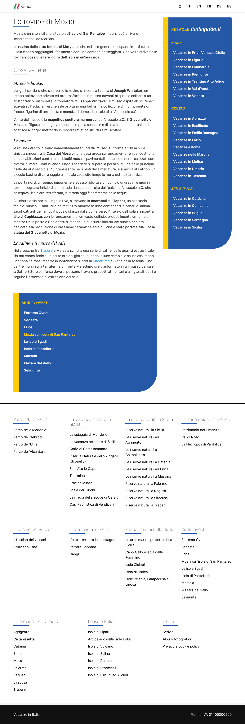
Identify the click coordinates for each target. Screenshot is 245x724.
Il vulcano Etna (25, 547)
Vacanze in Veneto (188, 96)
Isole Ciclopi (135, 565)
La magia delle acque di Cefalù (93, 497)
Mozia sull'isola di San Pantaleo (50, 334)
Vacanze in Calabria (189, 198)
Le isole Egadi (35, 341)
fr (209, 6)
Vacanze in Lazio (187, 140)
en (198, 6)
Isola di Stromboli (102, 668)
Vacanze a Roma (186, 147)
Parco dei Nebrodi (27, 437)
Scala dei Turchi (82, 490)
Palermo (20, 668)
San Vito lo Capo (82, 469)
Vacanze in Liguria (188, 60)
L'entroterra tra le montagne (92, 540)
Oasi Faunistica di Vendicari (91, 504)
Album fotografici (177, 639)
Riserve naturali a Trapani (145, 505)
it (189, 6)
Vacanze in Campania (190, 206)
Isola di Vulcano (100, 646)
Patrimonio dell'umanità (200, 430)
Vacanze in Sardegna (190, 220)
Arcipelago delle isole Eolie (109, 639)
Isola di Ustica (136, 572)
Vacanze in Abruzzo (189, 118)
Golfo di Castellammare (88, 449)
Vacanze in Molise (188, 161)
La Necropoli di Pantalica (201, 444)
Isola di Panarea (101, 661)
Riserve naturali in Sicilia (144, 430)
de (219, 6)
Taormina (77, 476)
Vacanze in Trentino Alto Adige (198, 81)
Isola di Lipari (98, 632)
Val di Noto (190, 437)
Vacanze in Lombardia (191, 67)
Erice (28, 327)
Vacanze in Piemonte (190, 74)
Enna (17, 654)
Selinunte (32, 370)
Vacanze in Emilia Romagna (195, 133)
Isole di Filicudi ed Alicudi (108, 675)
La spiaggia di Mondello (88, 434)
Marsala (30, 356)
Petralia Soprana (82, 547)
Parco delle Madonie (29, 430)
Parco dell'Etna (25, 444)
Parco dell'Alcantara (29, 452)
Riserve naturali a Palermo (146, 484)
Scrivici (168, 632)
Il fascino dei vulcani (29, 540)
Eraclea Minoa (80, 483)
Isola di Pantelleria (39, 349)
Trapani (46, 250)
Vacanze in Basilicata (190, 126)
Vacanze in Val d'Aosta (191, 89)
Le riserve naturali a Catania (147, 462)
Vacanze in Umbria (188, 169)
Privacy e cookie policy (181, 646)
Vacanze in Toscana (189, 176)
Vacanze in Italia (26, 714)
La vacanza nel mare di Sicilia (93, 442)
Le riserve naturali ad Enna (146, 469)
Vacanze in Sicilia (187, 227)
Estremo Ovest (36, 313)
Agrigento (21, 632)
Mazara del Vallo (37, 363)
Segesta (31, 320)
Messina (20, 661)
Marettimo (101, 261)
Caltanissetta (24, 639)
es (229, 6)
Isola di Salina (99, 654)
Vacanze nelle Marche (191, 154)
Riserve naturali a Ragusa (145, 491)
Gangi (74, 554)
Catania (19, 646)
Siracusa (20, 682)
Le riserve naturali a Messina (148, 476)
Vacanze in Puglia (187, 213)
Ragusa (19, 675)
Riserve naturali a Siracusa (146, 498)
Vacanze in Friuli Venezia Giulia (199, 53)
